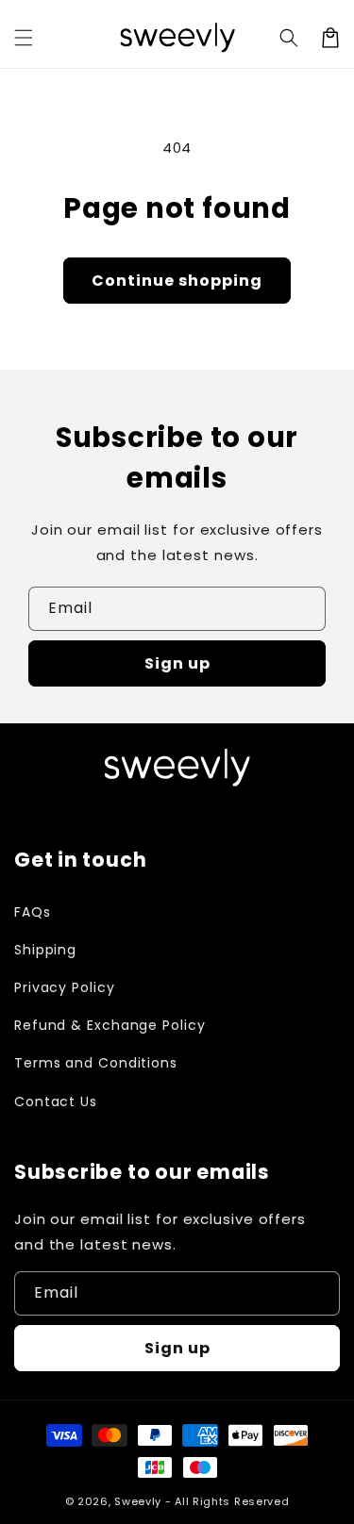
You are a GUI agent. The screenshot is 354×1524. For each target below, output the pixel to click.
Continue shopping (177, 280)
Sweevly (137, 1501)
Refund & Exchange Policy (110, 1025)
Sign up (177, 663)
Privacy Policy (64, 987)
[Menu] (23, 37)
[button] (289, 37)
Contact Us (55, 1101)
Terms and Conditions (95, 1062)
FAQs (32, 912)
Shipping (45, 949)
